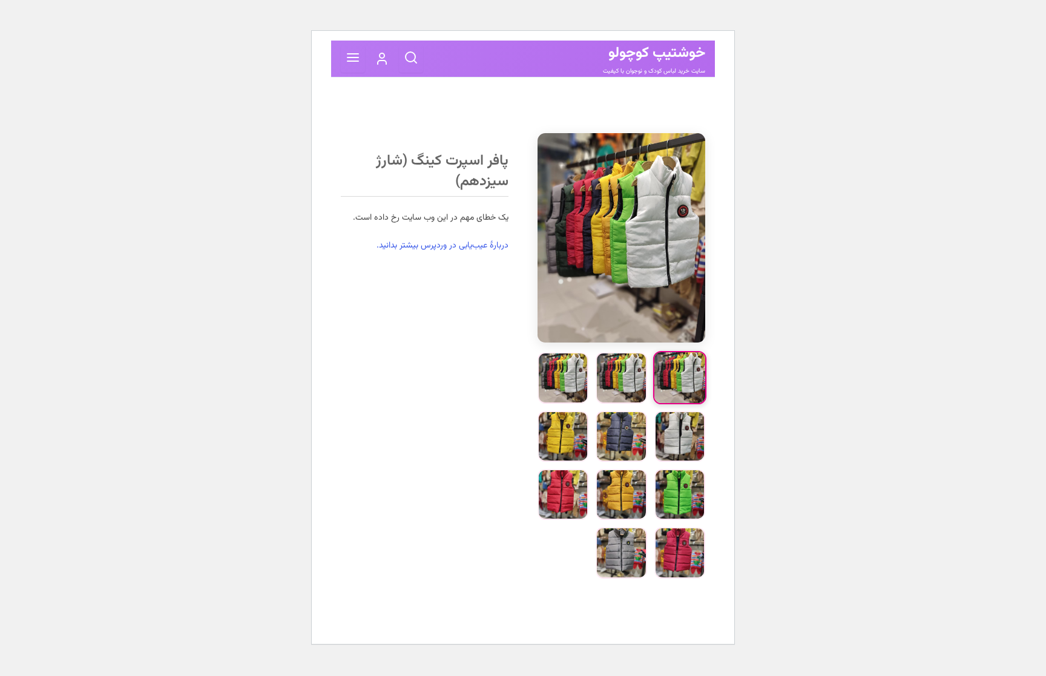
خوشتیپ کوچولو (656, 53)
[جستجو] (411, 59)
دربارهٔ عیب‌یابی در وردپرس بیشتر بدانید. (442, 245)
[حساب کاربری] (382, 59)
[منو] (353, 59)
